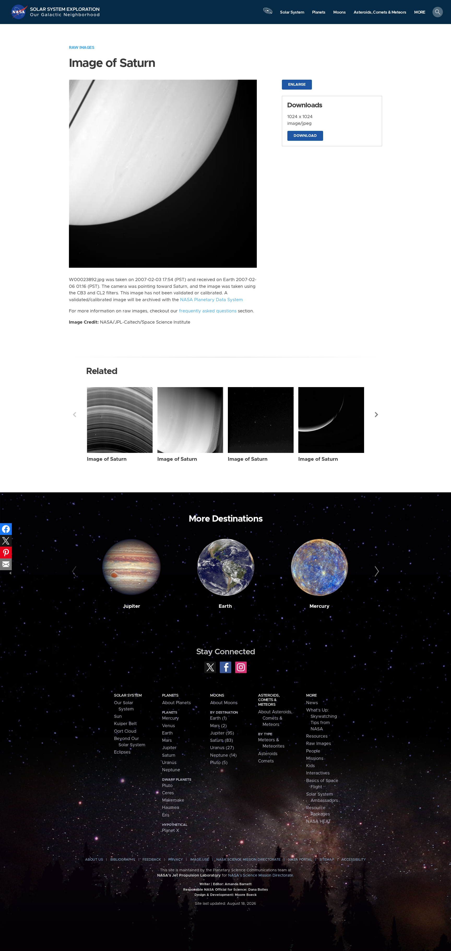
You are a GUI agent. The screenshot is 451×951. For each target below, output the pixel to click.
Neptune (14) (223, 755)
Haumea (170, 808)
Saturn (168, 755)
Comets (266, 761)
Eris (165, 815)
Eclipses (122, 752)
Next (377, 414)
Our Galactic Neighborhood (65, 16)
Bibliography (122, 859)
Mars (167, 740)
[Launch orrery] (268, 13)
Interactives (318, 773)
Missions (314, 758)
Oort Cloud (125, 731)
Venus (168, 726)
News (312, 703)
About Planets (176, 703)
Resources (317, 736)
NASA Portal (300, 859)
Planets (170, 695)
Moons (217, 695)
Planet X (170, 831)
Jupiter (131, 606)
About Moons (224, 703)
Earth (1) (218, 718)
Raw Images (81, 48)
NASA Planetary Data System (211, 299)
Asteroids (267, 754)
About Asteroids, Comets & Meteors (275, 718)
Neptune (171, 770)
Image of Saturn (107, 459)
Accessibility (353, 859)
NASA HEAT (318, 821)
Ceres (168, 793)
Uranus (169, 763)
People (313, 751)
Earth (225, 606)
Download (305, 136)
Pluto (167, 786)
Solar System (127, 695)
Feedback (152, 859)
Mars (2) (218, 726)
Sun (118, 716)
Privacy (175, 859)
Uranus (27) (222, 748)
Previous (74, 414)
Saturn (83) (221, 740)
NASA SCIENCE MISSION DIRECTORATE (248, 859)
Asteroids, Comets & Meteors (269, 700)
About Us (94, 859)
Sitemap (326, 859)
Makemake (173, 800)
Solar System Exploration (65, 8)
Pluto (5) (219, 763)
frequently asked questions (207, 311)
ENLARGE (297, 84)
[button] (419, 12)
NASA (20, 12)
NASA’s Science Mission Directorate (260, 875)
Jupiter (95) (222, 733)
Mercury (319, 606)
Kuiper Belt (125, 724)
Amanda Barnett (238, 884)
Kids (310, 766)
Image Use (199, 859)
